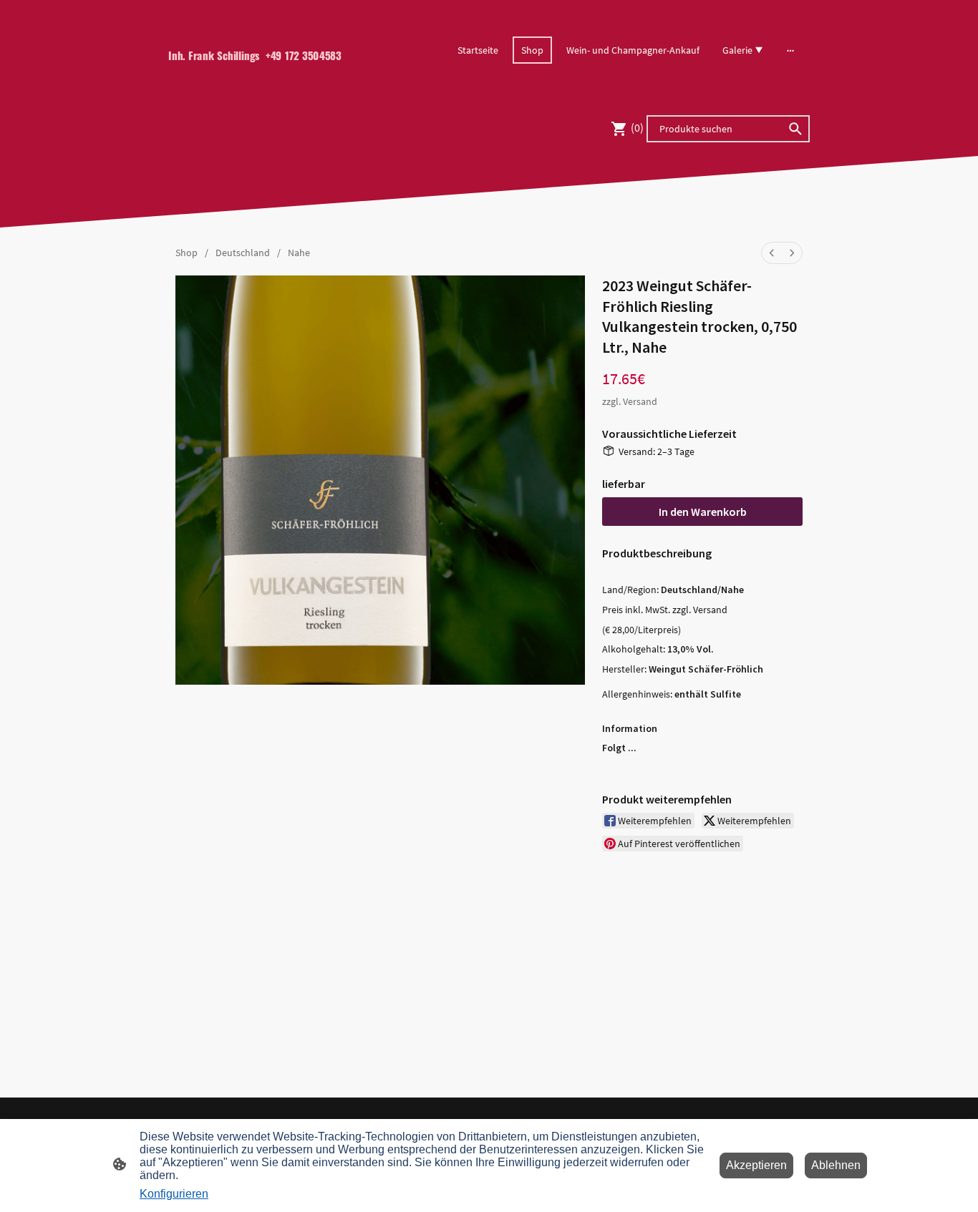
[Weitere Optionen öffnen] (790, 50)
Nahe (299, 252)
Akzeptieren (756, 1165)
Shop (186, 252)
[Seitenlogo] (267, 80)
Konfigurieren (174, 1194)
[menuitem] (772, 253)
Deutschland (243, 252)
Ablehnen (836, 1165)
